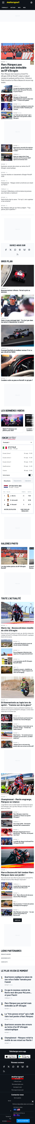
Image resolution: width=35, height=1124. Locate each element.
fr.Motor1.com (17, 1081)
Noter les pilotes (10, 509)
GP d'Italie (12, 447)
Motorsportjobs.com (17, 1084)
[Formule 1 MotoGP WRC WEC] (17, 442)
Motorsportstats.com (18, 1090)
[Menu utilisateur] (31, 2)
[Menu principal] (3, 2)
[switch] (30, 475)
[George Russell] (8, 504)
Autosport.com (17, 1087)
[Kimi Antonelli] (8, 500)
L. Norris (13, 496)
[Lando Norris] (8, 495)
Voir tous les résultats (25, 510)
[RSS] (17, 254)
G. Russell (13, 504)
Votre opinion (17, 1098)
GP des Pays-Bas (15, 486)
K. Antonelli (14, 500)
